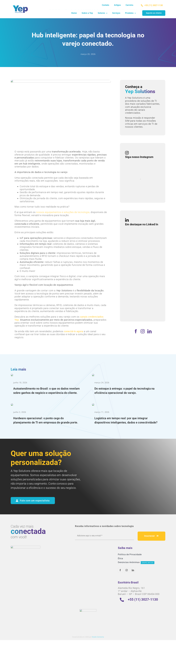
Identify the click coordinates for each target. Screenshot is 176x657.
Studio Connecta (98, 637)
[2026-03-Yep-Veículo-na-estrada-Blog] (93, 404)
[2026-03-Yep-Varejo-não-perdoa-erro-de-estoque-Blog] (93, 375)
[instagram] (143, 331)
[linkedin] (149, 331)
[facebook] (136, 331)
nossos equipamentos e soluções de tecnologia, (63, 212)
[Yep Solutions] (20, 4)
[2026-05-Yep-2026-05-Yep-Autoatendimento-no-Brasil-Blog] (12, 375)
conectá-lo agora (74, 331)
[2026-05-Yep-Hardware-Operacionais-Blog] (12, 404)
